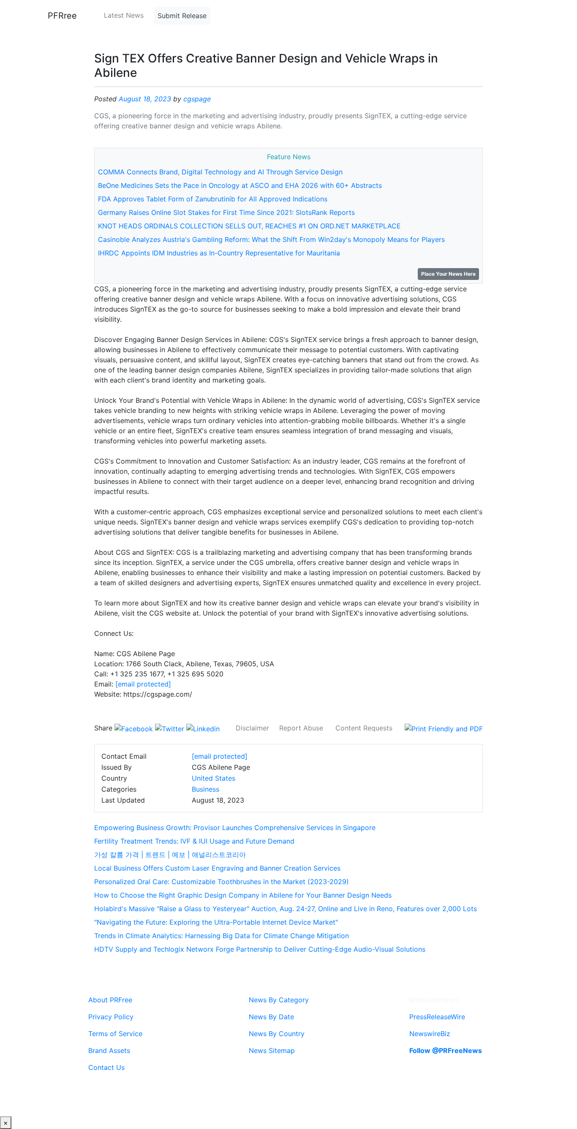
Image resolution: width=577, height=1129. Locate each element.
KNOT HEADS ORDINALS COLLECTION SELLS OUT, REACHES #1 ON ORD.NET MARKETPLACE (249, 226)
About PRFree (110, 1000)
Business (205, 789)
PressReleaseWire (437, 1016)
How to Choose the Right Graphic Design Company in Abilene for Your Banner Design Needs (243, 895)
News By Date (271, 1016)
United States (213, 778)
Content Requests (363, 728)
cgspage (197, 99)
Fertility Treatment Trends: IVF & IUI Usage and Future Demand (194, 841)
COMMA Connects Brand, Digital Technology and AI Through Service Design (220, 172)
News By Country (277, 1033)
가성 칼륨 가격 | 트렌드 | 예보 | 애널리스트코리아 (170, 854)
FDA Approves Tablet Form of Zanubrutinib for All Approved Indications (212, 199)
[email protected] (143, 684)
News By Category (279, 1000)
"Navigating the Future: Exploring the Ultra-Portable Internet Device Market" (216, 922)
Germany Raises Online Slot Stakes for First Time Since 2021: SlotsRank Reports (226, 212)
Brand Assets (109, 1050)
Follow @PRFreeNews (445, 1050)
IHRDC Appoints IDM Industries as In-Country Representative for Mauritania (219, 253)
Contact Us (106, 1067)
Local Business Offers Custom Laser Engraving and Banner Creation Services (217, 868)
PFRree (62, 16)
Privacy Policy (110, 1016)
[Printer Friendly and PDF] (444, 728)
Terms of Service (115, 1033)
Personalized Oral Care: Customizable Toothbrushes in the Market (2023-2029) (221, 881)
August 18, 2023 (145, 99)
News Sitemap (272, 1050)
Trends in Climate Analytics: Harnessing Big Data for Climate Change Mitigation (221, 935)
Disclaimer (252, 728)
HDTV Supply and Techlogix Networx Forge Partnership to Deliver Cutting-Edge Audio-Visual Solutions (259, 949)
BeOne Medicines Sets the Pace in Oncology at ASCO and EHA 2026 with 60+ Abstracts (240, 185)
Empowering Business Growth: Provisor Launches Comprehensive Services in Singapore (235, 827)
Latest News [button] (124, 15)
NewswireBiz (429, 1033)
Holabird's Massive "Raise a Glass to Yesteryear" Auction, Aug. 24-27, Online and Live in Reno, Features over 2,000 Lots (285, 908)
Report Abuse (301, 728)
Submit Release (182, 15)
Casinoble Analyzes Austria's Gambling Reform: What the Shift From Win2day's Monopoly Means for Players (271, 239)
